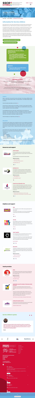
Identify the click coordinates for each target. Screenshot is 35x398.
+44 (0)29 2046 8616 (6, 361)
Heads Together (15, 241)
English (27, 2)
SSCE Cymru (10, 366)
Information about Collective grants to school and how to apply (22, 194)
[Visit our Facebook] (3, 364)
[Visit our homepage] (12, 3)
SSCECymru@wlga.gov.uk (7, 362)
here (17, 103)
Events (19, 353)
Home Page (4, 18)
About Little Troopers (17, 159)
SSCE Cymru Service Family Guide (10, 42)
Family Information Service (17, 305)
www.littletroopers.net (16, 162)
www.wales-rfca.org (16, 278)
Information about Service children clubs (11, 40)
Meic (13, 214)
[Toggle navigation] (30, 4)
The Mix (14, 226)
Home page (19, 345)
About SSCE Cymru (20, 346)
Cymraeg (31, 2)
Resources (19, 350)
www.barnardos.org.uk (16, 256)
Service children (9, 18)
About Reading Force (17, 176)
